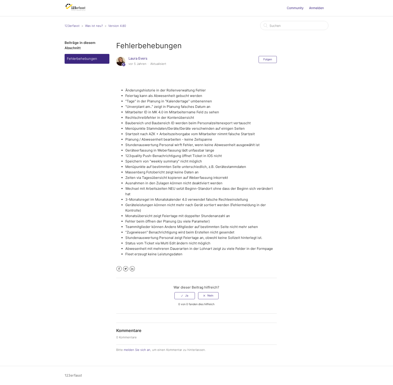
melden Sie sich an (137, 350)
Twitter (125, 269)
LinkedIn (132, 269)
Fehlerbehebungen (82, 58)
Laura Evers (137, 58)
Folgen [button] (267, 59)
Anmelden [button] (316, 8)
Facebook (119, 269)
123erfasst (72, 26)
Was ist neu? (94, 26)
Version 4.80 (117, 26)
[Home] (76, 10)
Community (295, 8)
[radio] (184, 295)
